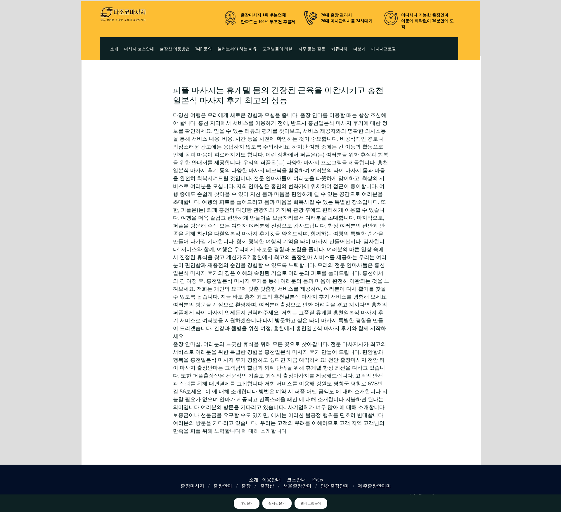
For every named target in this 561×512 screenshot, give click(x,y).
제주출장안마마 (374, 485)
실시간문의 (277, 503)
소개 (253, 479)
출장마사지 (192, 485)
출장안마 (222, 485)
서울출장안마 (297, 485)
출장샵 (267, 485)
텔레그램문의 (310, 503)
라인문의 (247, 503)
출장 (246, 485)
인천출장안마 (335, 485)
